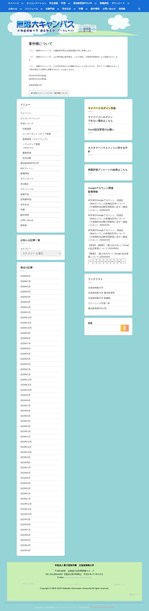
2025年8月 (25, 338)
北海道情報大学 (95, 287)
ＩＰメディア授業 (31, 144)
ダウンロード (118, 3)
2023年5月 (25, 478)
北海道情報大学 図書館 (99, 298)
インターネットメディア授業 (37, 134)
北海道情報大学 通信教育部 (101, 293)
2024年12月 (26, 379)
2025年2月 (25, 369)
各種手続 (50, 8)
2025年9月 (25, 333)
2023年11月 (25, 447)
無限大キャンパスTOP (42, 93)
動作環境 (95, 8)
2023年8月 (25, 462)
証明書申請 (25, 199)
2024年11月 (25, 385)
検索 (90, 323)
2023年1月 (25, 498)
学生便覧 (53, 3)
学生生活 (66, 8)
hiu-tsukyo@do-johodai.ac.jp (78, 577)
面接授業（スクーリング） (36, 139)
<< (90, 261)
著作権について (120, 584)
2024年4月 (25, 421)
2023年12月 (26, 441)
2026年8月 (25, 276)
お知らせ (12, 8)
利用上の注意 (28, 584)
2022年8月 (25, 524)
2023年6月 (25, 473)
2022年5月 (25, 540)
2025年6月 (25, 348)
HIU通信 (24, 184)
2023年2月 (25, 493)
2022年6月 (25, 535)
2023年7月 (25, 467)
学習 (63, 3)
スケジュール (31, 8)
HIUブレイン (26, 168)
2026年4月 (25, 297)
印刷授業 (27, 128)
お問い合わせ (109, 8)
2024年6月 (25, 410)
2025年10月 (26, 328)
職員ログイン (135, 595)
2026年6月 (25, 286)
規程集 (122, 8)
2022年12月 (26, 504)
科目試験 (27, 158)
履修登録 (27, 153)
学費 (81, 8)
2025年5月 (25, 354)
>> (123, 261)
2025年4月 (25, 359)
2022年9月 (25, 519)
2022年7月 (25, 529)
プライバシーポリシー (73, 584)
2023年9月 (25, 457)
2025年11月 (25, 323)
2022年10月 (26, 514)
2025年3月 (25, 364)
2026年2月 (25, 307)
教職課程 (104, 3)
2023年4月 (25, 483)
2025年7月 (25, 343)
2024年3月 (25, 426)
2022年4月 (25, 545)
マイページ (13, 3)
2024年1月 (25, 436)
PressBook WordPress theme (102, 607)
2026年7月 (25, 281)
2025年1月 (25, 374)
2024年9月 (25, 395)
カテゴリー (25, 248)
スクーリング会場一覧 (99, 303)
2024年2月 (25, 431)
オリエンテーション (36, 3)
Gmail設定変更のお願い (101, 129)
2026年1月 (25, 312)
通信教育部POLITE (82, 3)
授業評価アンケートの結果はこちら (108, 169)
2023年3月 (25, 488)
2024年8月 (25, 400)
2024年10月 (26, 390)
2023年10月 (26, 452)
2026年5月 (25, 291)
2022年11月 (25, 509)
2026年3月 (25, 302)
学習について (26, 123)
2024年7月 (25, 405)
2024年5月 (25, 416)
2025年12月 (26, 317)
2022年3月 (25, 550)
